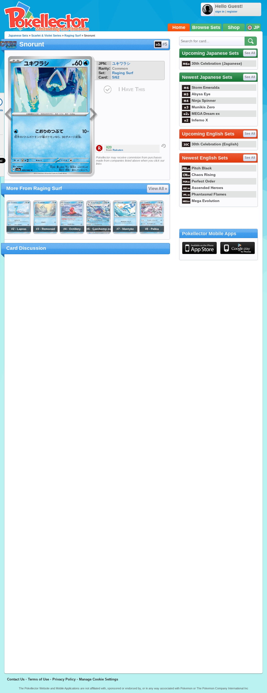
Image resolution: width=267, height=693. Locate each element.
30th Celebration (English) (215, 144)
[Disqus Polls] (87, 326)
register (232, 11)
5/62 (115, 77)
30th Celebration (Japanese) (217, 63)
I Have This (131, 89)
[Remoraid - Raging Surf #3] (45, 233)
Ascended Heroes (207, 188)
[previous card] (8, 115)
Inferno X (200, 120)
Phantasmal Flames (209, 194)
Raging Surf (72, 35)
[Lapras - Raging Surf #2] (18, 233)
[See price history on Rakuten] (163, 146)
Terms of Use (38, 679)
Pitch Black (202, 168)
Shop (234, 27)
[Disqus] (87, 460)
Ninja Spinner (204, 100)
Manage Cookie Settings (98, 679)
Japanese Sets (18, 35)
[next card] (93, 115)
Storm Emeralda (206, 87)
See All (250, 53)
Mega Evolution (206, 201)
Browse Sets (206, 27)
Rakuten (118, 150)
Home (178, 27)
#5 (164, 44)
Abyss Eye (201, 94)
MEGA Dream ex (206, 113)
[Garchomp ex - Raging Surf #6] (98, 233)
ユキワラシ (121, 63)
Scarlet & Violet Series (46, 35)
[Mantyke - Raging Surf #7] (124, 233)
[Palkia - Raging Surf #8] (151, 233)
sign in (219, 11)
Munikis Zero (203, 107)
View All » (157, 188)
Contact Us (16, 679)
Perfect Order (203, 181)
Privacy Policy (64, 679)
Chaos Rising (204, 175)
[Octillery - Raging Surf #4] (71, 233)
